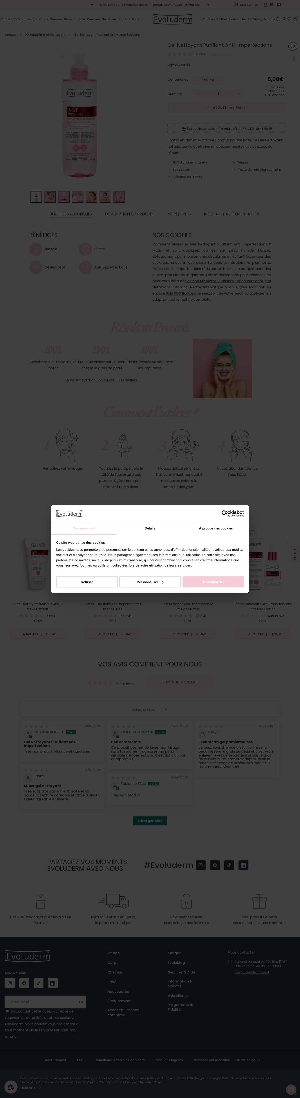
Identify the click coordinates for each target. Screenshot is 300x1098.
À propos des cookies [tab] (216, 528)
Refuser (87, 582)
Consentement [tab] (84, 528)
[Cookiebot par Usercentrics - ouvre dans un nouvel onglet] (225, 513)
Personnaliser (147, 582)
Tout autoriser (213, 582)
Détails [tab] (150, 528)
